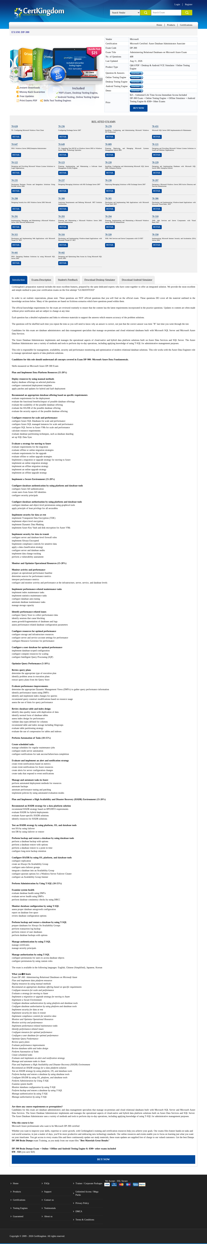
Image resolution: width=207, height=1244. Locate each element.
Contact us (49, 1200)
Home (159, 25)
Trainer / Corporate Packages (89, 1183)
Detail (16, 137)
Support (47, 1191)
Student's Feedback (68, 279)
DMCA (79, 1211)
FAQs (46, 1183)
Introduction (18, 279)
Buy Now (138, 108)
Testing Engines (20, 1208)
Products (171, 25)
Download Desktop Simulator (99, 279)
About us (48, 1216)
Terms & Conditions (85, 1219)
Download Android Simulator (137, 279)
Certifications (186, 25)
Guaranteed (18, 1216)
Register (188, 4)
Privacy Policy (82, 1203)
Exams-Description (41, 279)
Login (177, 4)
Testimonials (50, 1208)
